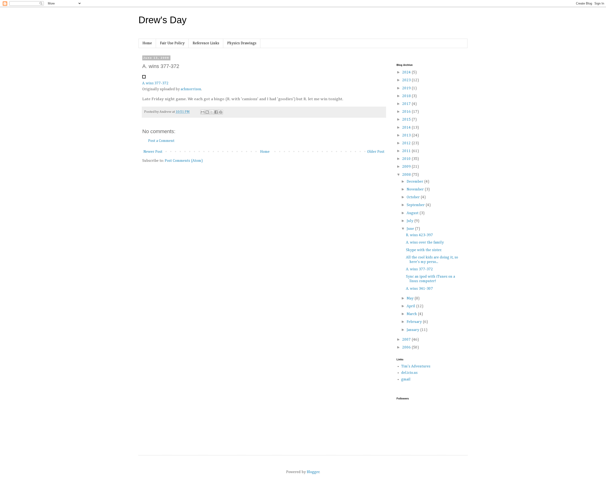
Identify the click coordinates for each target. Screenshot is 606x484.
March (412, 314)
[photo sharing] (144, 77)
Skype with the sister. (424, 250)
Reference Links (206, 43)
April (411, 306)
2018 (407, 96)
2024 (407, 72)
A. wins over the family (425, 242)
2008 (407, 175)
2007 (407, 340)
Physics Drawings (241, 43)
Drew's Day (162, 20)
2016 (407, 112)
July (410, 221)
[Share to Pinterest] (220, 112)
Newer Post (152, 152)
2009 (407, 167)
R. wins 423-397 (419, 235)
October (414, 197)
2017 (407, 104)
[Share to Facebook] (216, 112)
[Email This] (202, 112)
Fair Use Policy (172, 43)
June (411, 229)
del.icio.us (409, 373)
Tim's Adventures (415, 366)
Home (147, 43)
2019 (407, 88)
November (416, 189)
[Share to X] (211, 112)
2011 (407, 151)
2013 (407, 135)
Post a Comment (161, 141)
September (416, 205)
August (413, 213)
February (415, 322)
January (413, 330)
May (410, 298)
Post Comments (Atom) (184, 161)
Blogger (313, 472)
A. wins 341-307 (419, 289)
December (415, 182)
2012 (407, 143)
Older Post (375, 152)
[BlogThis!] (207, 112)
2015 (407, 120)
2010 (407, 159)
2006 (407, 347)
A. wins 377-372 (155, 83)
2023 (407, 80)
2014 (407, 128)
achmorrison (191, 89)
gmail (405, 379)
